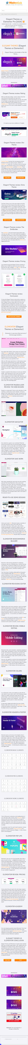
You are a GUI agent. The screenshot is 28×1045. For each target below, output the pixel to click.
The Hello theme (20, 357)
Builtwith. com (4, 164)
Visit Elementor (20, 960)
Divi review (20, 177)
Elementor (22, 239)
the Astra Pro (4, 952)
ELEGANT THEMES (10, 45)
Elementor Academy (17, 931)
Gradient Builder (9, 167)
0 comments (21, 26)
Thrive (2, 618)
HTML (6, 569)
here (15, 267)
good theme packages (6, 312)
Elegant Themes (4, 70)
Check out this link (18, 828)
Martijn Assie (16, 23)
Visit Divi (7, 177)
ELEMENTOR (10, 326)
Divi (10, 523)
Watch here (8, 579)
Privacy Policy (20, 1039)
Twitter (14, 7)
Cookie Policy (14, 1039)
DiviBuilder (5, 232)
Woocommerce (17, 573)
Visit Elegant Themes (14, 316)
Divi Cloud (19, 167)
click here (10, 396)
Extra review (20, 219)
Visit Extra (7, 219)
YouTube (12, 7)
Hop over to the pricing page (12, 899)
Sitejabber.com (4, 103)
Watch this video (15, 452)
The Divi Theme (4, 161)
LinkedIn (16, 7)
